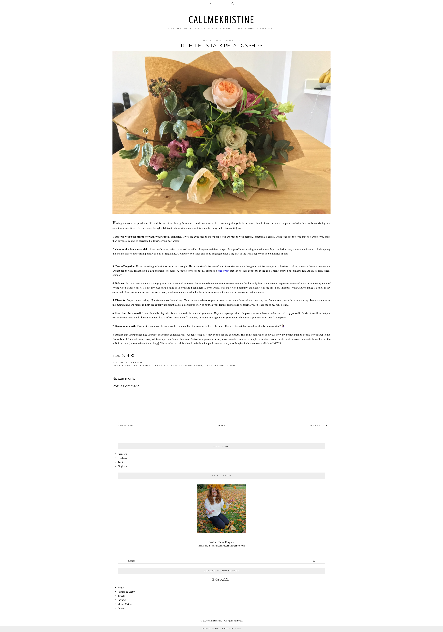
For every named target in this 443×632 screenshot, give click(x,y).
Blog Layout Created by (221, 629)
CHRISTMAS (144, 365)
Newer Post (125, 425)
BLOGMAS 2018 (129, 365)
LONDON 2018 (211, 365)
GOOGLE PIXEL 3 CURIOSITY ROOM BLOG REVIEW (176, 365)
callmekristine (221, 19)
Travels (121, 595)
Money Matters (125, 604)
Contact (121, 608)
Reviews (122, 599)
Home (209, 3)
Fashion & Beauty (126, 591)
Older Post (318, 425)
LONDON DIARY (227, 365)
